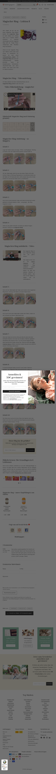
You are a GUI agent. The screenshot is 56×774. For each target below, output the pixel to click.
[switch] (4, 769)
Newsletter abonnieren (14, 391)
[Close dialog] (53, 371)
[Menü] (7, 760)
